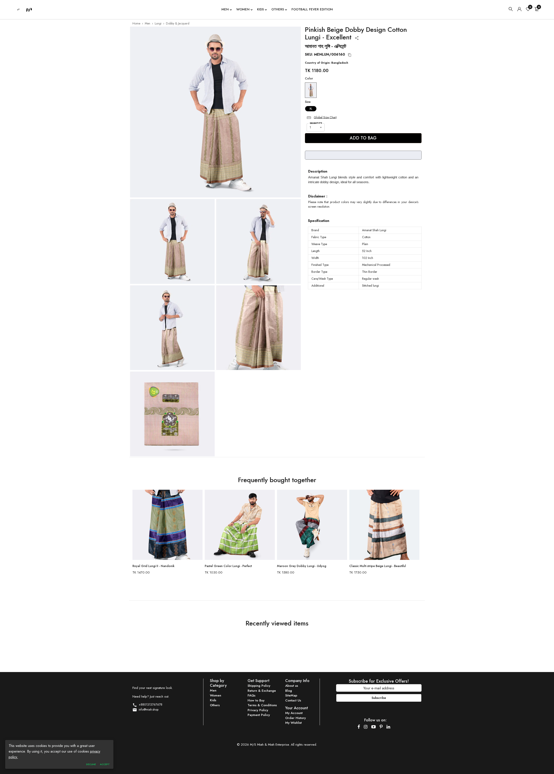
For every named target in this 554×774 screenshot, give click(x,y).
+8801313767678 (149, 704)
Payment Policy (259, 715)
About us (291, 685)
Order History (295, 718)
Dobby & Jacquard (177, 23)
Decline (91, 764)
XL (310, 109)
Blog (288, 690)
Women (243, 9)
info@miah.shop (147, 709)
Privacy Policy (258, 710)
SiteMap (291, 695)
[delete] (309, 118)
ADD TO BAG (363, 138)
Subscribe (379, 697)
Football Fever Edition (312, 9)
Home (136, 23)
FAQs (251, 695)
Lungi (158, 23)
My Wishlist (293, 722)
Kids (260, 9)
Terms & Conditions (262, 705)
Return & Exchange (262, 690)
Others (277, 9)
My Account (294, 713)
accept (105, 764)
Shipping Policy (259, 685)
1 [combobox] (310, 127)
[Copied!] (349, 55)
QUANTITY (316, 123)
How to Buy (256, 700)
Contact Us (293, 700)
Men (225, 9)
